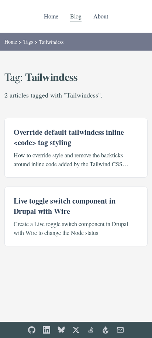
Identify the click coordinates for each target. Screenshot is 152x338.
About (100, 16)
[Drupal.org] (105, 330)
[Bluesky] (61, 330)
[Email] (120, 330)
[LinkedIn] (46, 330)
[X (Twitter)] (76, 330)
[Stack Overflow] (90, 330)
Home (51, 16)
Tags (28, 41)
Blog (76, 16)
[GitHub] (31, 330)
